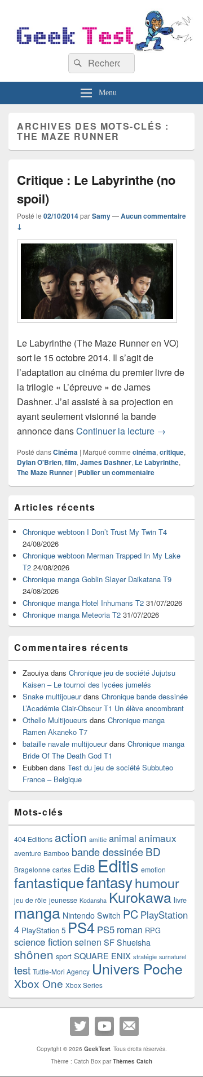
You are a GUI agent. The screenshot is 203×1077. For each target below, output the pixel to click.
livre (180, 900)
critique (172, 452)
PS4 (81, 927)
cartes (61, 869)
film (71, 462)
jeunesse (63, 900)
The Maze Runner (45, 472)
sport (64, 956)
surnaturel (172, 956)
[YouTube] (104, 1026)
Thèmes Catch (132, 1061)
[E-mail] (129, 1026)
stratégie (145, 956)
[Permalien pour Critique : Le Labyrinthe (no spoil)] (97, 328)
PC (130, 914)
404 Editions (33, 839)
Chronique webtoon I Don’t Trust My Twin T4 (95, 531)
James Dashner (105, 462)
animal (122, 838)
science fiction (43, 942)
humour (157, 882)
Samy (101, 216)
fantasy (109, 881)
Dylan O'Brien (39, 462)
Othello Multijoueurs (55, 720)
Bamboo (56, 853)
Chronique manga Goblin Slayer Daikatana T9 (97, 579)
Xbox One (38, 983)
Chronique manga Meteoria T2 (72, 614)
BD (153, 851)
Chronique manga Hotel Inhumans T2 (83, 602)
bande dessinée (107, 851)
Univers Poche (137, 968)
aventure (27, 853)
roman (130, 929)
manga (37, 912)
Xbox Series (84, 985)
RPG (153, 930)
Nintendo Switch (92, 915)
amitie (98, 839)
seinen (88, 942)
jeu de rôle (30, 900)
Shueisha (134, 942)
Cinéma (65, 452)
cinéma (144, 452)
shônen (34, 954)
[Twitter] (79, 1026)
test (22, 970)
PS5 (105, 929)
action (71, 836)
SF (109, 942)
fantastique (49, 882)
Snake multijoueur (52, 696)
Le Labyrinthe (157, 462)
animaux (157, 838)
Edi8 (84, 867)
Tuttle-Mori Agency (61, 971)
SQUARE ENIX (102, 955)
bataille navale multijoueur (65, 743)
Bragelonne (32, 869)
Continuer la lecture (121, 430)
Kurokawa (140, 897)
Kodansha (93, 900)
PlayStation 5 (43, 930)
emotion (153, 870)
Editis (118, 865)
